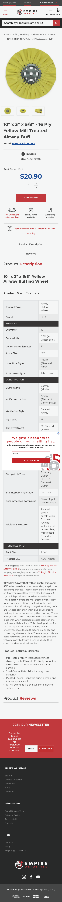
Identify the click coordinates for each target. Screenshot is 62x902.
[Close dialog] (58, 433)
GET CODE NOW (31, 460)
